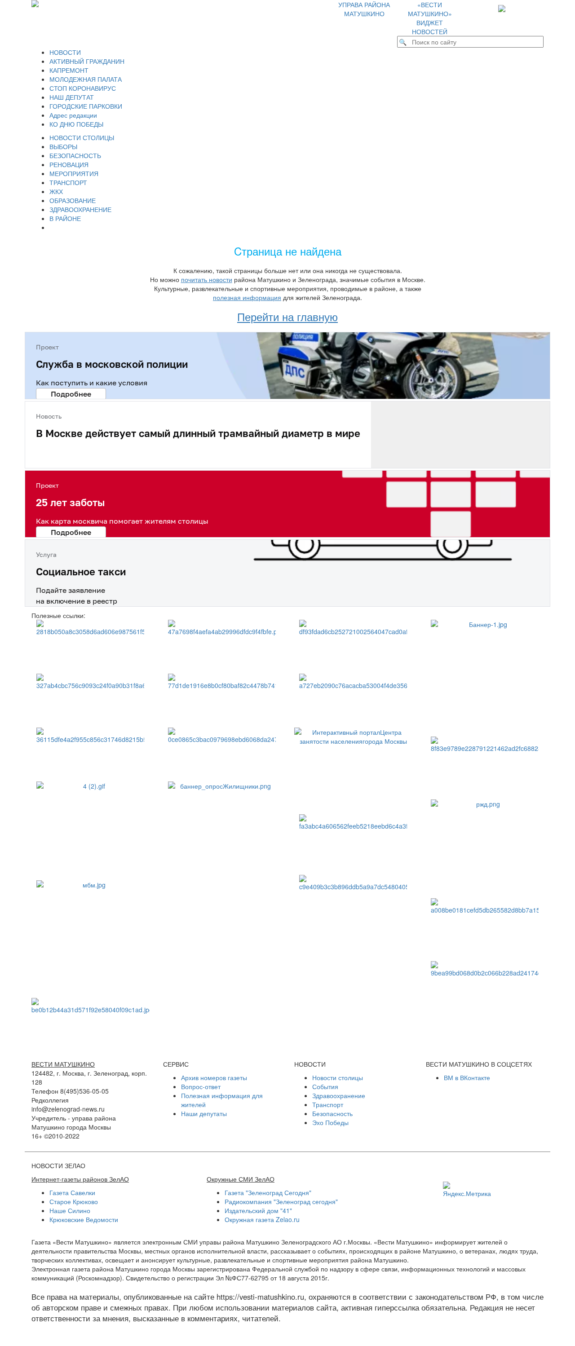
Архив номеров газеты (214, 1077)
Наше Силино (69, 1210)
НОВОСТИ (65, 52)
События (325, 1086)
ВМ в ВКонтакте (467, 1077)
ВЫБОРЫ (63, 146)
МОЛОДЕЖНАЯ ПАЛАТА (85, 79)
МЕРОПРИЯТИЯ (73, 173)
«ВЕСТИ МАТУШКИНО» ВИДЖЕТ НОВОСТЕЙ (430, 18)
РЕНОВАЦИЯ (68, 164)
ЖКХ (56, 191)
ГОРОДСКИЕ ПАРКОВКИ (85, 106)
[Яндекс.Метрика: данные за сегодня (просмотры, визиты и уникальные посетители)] (467, 1190)
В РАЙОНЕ (65, 218)
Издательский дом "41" (258, 1210)
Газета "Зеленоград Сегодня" (268, 1192)
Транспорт (327, 1104)
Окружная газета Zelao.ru (262, 1219)
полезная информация (247, 297)
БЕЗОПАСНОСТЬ (75, 155)
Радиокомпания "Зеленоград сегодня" (281, 1201)
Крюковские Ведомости (83, 1219)
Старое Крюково (73, 1201)
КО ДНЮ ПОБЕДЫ (76, 123)
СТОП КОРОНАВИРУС (82, 88)
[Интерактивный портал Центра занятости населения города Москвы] (353, 766)
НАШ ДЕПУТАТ (71, 97)
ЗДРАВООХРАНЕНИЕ (80, 209)
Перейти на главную (287, 316)
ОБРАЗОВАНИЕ (72, 200)
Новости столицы (337, 1077)
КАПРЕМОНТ (68, 70)
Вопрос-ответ (201, 1086)
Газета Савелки (72, 1192)
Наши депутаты (204, 1113)
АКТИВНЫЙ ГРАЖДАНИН (86, 61)
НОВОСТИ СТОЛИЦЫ (81, 137)
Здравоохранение (338, 1095)
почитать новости (206, 279)
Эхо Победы (330, 1122)
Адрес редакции (73, 114)
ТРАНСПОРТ (68, 182)
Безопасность (332, 1113)
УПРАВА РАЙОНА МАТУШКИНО (364, 9)
